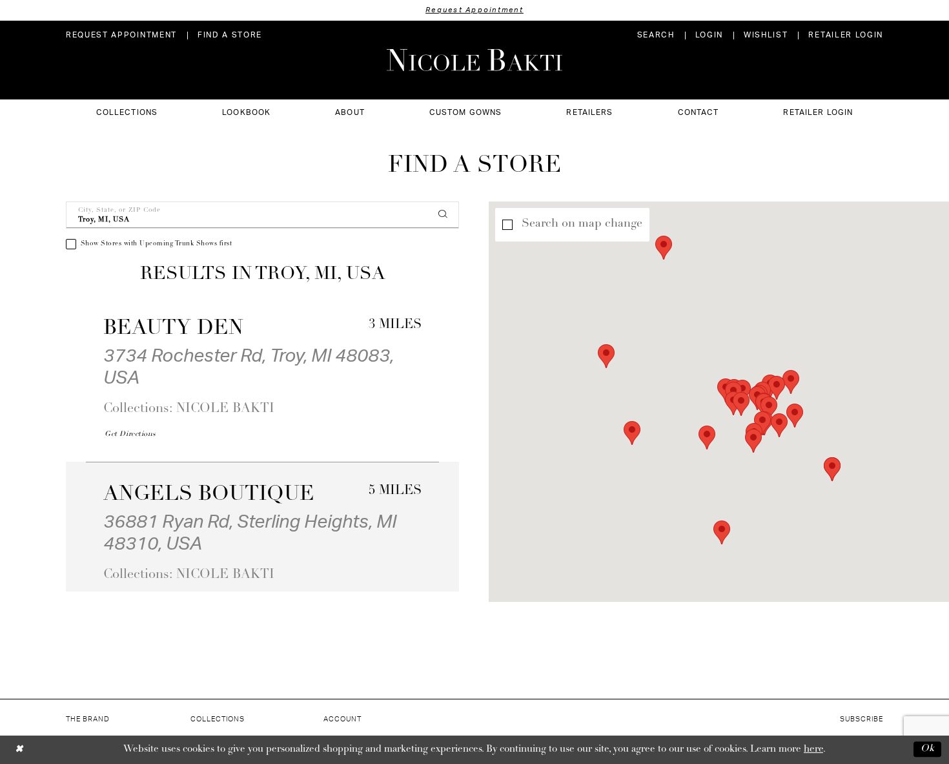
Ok (928, 749)
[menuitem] (121, 35)
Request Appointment (474, 10)
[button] (709, 35)
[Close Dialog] (19, 749)
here (813, 749)
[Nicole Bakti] (474, 60)
